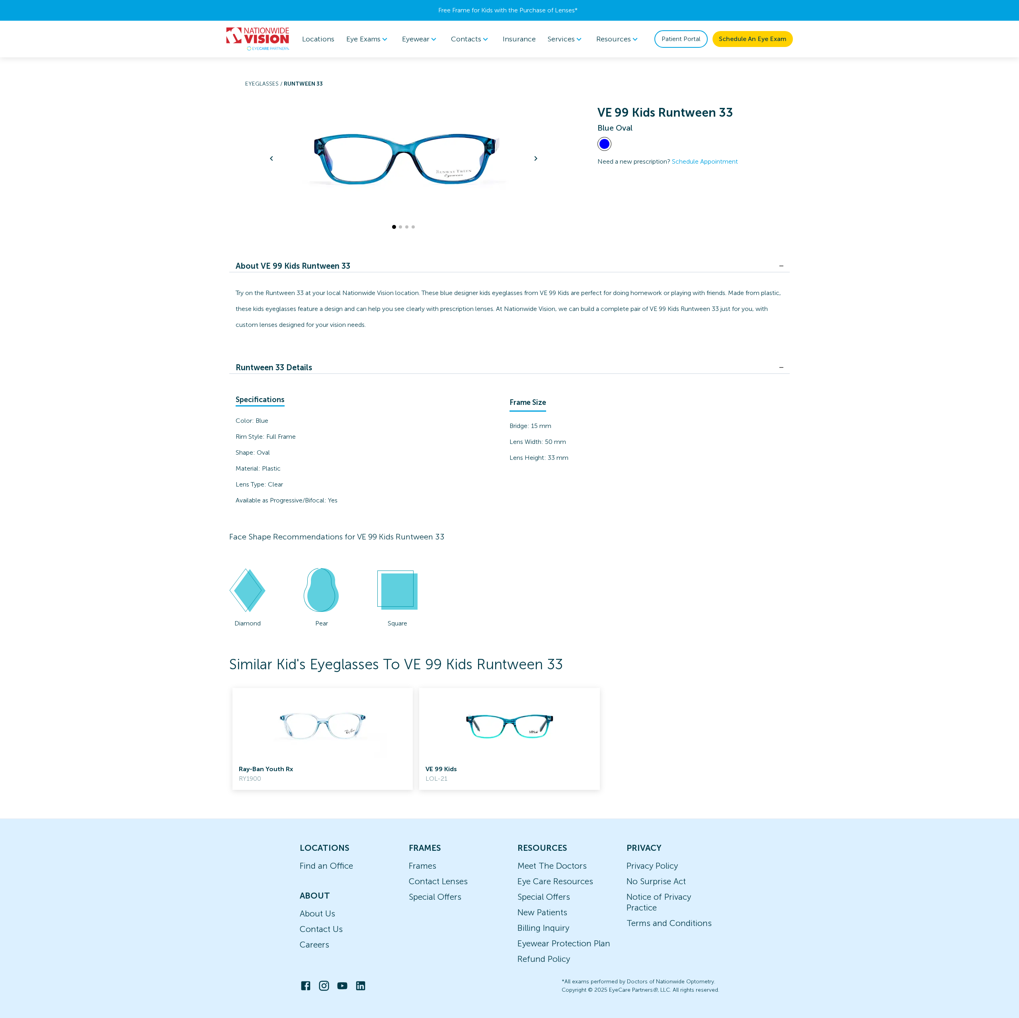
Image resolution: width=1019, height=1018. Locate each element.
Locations (318, 39)
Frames (422, 866)
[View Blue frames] (604, 144)
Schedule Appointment (705, 161)
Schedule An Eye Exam (753, 39)
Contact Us (321, 929)
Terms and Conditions (669, 923)
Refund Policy (543, 959)
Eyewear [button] (415, 39)
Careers (314, 945)
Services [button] (561, 39)
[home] (258, 39)
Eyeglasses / (264, 83)
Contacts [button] (466, 39)
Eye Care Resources (555, 881)
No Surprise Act (656, 881)
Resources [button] (613, 39)
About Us (317, 913)
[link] (322, 739)
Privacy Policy (652, 866)
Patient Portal (681, 39)
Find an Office (326, 866)
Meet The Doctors (552, 866)
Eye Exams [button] (363, 39)
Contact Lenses (438, 881)
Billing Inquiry (543, 928)
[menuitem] (368, 39)
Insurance (519, 39)
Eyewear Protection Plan (563, 943)
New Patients (542, 912)
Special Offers (435, 897)
